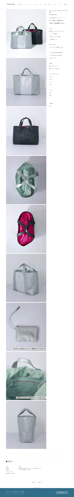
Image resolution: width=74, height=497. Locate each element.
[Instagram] (9, 462)
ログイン (61, 4)
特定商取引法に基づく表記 (10, 473)
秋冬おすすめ (20, 4)
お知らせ (49, 4)
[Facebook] (6, 462)
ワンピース (35, 4)
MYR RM (39, 482)
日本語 (33, 482)
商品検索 (7, 468)
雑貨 (44, 4)
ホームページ (54, 4)
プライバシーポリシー (9, 471)
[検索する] (67, 4)
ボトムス (30, 4)
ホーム (7, 493)
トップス (25, 4)
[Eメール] (11, 462)
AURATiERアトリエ (22, 468)
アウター (40, 4)
